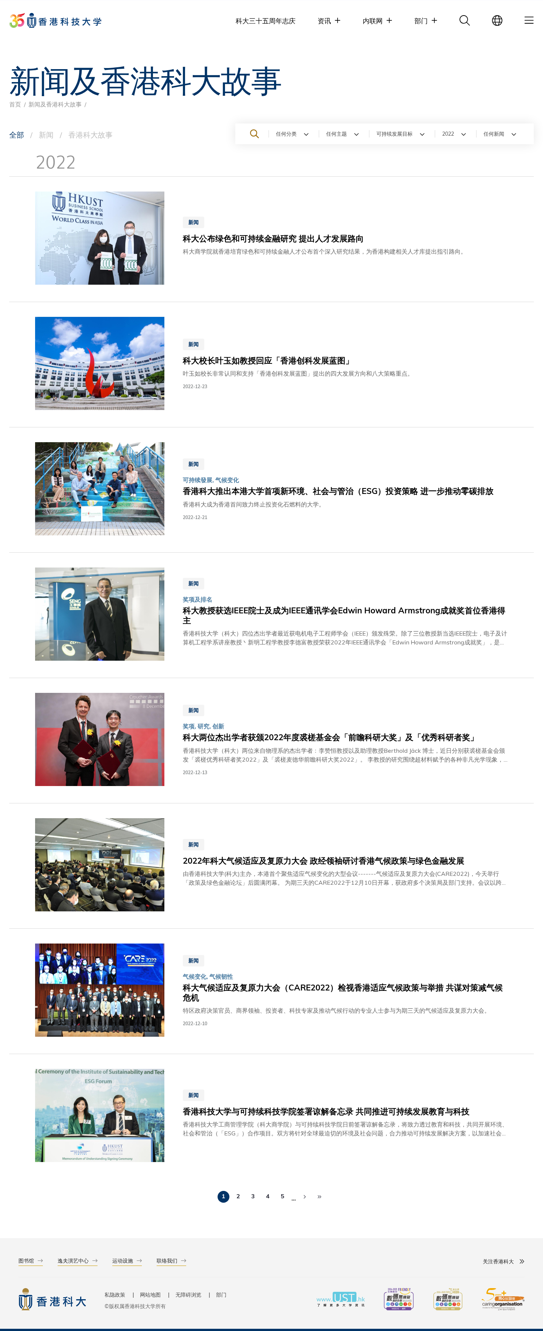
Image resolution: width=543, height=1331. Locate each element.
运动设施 (122, 1260)
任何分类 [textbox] (286, 133)
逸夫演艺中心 (73, 1260)
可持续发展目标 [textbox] (394, 133)
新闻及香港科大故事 (55, 104)
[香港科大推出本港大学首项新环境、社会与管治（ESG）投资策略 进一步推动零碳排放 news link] (271, 490)
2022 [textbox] (448, 133)
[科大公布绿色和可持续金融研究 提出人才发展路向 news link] (271, 239)
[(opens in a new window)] (398, 1300)
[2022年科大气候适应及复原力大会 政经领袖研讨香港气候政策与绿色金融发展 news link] (271, 866)
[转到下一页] (305, 1197)
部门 (221, 1294)
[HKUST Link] (55, 20)
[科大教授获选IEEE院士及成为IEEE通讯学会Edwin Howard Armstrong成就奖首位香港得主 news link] (271, 615)
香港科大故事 (90, 134)
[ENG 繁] (497, 20)
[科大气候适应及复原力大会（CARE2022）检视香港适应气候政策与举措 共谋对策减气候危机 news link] (271, 991)
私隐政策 (115, 1294)
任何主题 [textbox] (336, 133)
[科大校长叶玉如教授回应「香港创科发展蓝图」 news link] (271, 364)
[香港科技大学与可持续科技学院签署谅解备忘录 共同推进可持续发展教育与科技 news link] (271, 1116)
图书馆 (26, 1260)
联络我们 (167, 1260)
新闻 (46, 134)
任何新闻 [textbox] (494, 133)
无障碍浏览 (188, 1294)
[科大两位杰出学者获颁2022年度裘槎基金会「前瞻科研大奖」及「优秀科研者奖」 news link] (271, 740)
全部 (16, 134)
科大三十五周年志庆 (266, 20)
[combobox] (293, 134)
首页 (15, 104)
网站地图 (150, 1294)
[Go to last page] (319, 1197)
